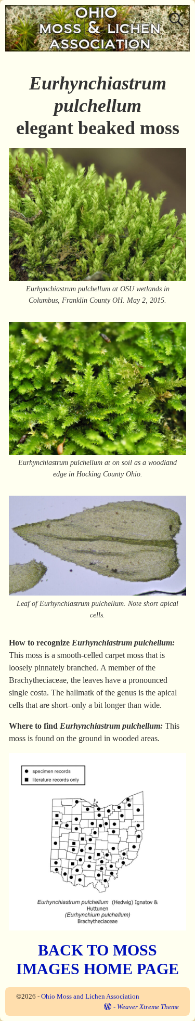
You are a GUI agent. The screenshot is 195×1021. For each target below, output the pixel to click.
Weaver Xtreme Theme (148, 1007)
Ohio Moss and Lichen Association (90, 996)
